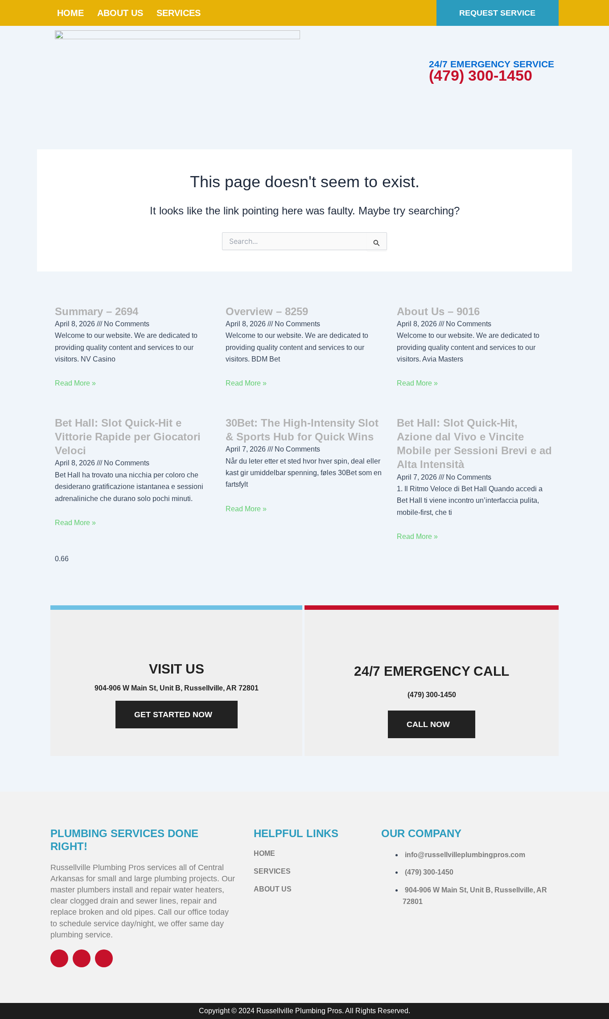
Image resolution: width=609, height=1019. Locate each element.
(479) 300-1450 (480, 75)
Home (70, 13)
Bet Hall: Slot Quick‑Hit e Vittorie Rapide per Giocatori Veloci (128, 436)
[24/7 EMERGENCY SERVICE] (440, 47)
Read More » (75, 383)
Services (178, 13)
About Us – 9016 (438, 311)
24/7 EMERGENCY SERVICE (491, 64)
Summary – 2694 (96, 311)
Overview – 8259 (267, 311)
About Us (120, 13)
